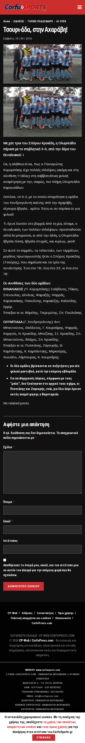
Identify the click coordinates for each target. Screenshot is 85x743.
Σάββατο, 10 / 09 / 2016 (17, 38)
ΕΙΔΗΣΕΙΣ (19, 21)
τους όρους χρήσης (55, 727)
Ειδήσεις (27, 613)
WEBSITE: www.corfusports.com (42, 670)
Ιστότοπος (10, 540)
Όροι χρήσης (66, 613)
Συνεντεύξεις (45, 613)
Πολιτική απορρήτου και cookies (31, 618)
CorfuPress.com (42, 623)
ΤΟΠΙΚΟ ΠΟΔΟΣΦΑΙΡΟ (40, 21)
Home (6, 21)
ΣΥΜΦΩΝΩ (44, 737)
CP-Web (12, 613)
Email (8, 521)
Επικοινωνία (63, 618)
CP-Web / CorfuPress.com (36, 640)
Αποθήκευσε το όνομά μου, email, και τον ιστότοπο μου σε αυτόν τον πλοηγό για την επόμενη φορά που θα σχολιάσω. (40, 570)
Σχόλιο (9, 447)
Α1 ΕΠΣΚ (61, 21)
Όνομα (9, 502)
